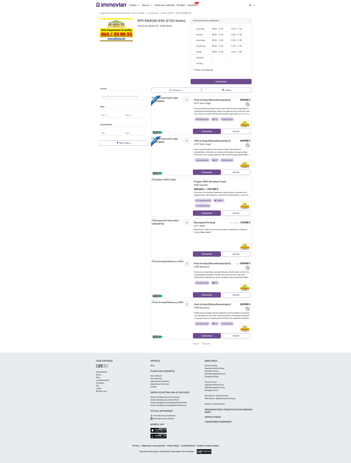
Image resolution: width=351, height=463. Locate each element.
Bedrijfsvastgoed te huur (215, 387)
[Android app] (158, 430)
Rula (98, 377)
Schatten (181, 5)
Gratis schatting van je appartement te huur (168, 405)
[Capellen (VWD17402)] (171, 197)
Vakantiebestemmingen (218, 421)
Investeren (192, 5)
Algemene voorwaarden (154, 445)
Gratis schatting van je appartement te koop (168, 402)
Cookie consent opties (208, 445)
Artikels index (213, 417)
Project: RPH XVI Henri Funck (210, 181)
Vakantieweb (101, 372)
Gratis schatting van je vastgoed (170, 392)
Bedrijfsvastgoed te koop (215, 374)
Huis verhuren (156, 378)
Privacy (136, 445)
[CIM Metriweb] (204, 451)
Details (236, 131)
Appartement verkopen (159, 381)
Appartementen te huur (214, 385)
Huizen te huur (211, 382)
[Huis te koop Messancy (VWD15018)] (171, 320)
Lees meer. (176, 451)
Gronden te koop (212, 371)
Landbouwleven (102, 380)
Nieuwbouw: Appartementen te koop (220, 398)
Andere (153, 387)
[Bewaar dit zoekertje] (186, 100)
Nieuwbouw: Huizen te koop (216, 396)
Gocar (98, 375)
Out (97, 386)
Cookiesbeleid (188, 445)
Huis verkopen (156, 376)
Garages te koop (212, 376)
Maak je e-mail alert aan (215, 404)
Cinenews (100, 383)
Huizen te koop (211, 365)
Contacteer (221, 81)
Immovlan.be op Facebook (164, 415)
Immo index (211, 361)
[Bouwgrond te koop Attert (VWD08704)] (171, 238)
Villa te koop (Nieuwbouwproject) (212, 140)
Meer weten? (206, 232)
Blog (152, 365)
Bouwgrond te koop (204, 222)
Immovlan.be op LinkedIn (163, 418)
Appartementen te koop (214, 368)
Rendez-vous (101, 391)
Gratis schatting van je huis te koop (164, 397)
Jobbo (98, 388)
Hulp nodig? (173, 445)
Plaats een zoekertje (165, 5)
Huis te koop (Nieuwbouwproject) (212, 99)
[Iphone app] (158, 436)
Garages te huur (211, 390)
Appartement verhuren (159, 384)
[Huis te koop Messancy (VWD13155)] (171, 279)
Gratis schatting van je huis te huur (164, 400)
